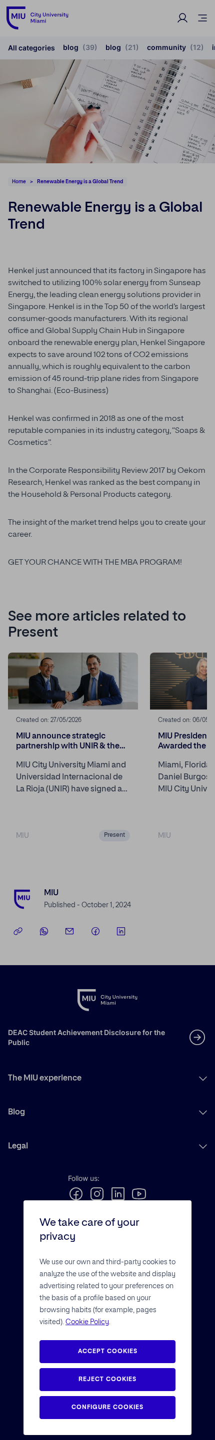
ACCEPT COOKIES (108, 1352)
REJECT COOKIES (107, 1380)
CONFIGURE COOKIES (108, 1408)
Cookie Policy (87, 1322)
